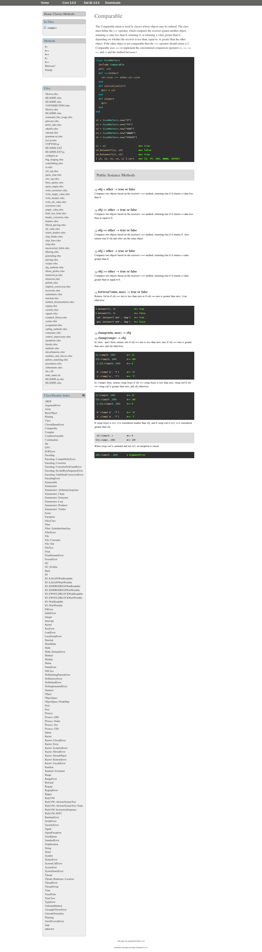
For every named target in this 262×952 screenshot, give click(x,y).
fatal (47, 925)
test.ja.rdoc (51, 140)
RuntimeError (52, 817)
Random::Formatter (55, 771)
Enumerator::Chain (54, 493)
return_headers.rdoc (55, 232)
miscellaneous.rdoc (55, 352)
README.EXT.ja (54, 151)
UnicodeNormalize (54, 913)
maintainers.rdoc (53, 294)
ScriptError (50, 821)
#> (46, 58)
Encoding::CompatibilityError (60, 459)
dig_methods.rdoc (54, 267)
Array (48, 409)
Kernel (48, 624)
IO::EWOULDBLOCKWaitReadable (64, 593)
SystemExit (51, 867)
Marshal (49, 640)
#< (46, 46)
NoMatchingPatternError (57, 674)
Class (48, 420)
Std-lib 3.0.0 (91, 2)
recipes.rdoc (51, 263)
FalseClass (50, 520)
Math (47, 647)
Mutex (48, 663)
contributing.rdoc (54, 163)
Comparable (51, 428)
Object (48, 694)
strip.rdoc (50, 244)
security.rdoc (51, 309)
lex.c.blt (49, 371)
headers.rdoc (51, 221)
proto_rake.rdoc (53, 124)
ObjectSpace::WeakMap (57, 701)
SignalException (53, 832)
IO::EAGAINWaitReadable (59, 578)
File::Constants (52, 540)
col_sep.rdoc (51, 171)
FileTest (49, 547)
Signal (48, 828)
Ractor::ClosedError (55, 740)
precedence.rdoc (53, 363)
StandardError (52, 840)
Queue (48, 732)
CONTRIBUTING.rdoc (57, 105)
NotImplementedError (56, 686)
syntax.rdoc (51, 321)
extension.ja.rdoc (54, 275)
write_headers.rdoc (55, 198)
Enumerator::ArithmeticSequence (62, 490)
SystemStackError (54, 871)
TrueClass (50, 898)
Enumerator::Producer (56, 505)
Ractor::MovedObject (55, 755)
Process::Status (52, 721)
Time (47, 890)
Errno (48, 513)
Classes (57, 14)
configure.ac (51, 155)
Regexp (48, 786)
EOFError (50, 451)
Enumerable (51, 482)
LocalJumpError (53, 636)
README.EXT (53, 148)
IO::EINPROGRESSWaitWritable (62, 590)
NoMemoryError (53, 678)
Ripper (48, 794)
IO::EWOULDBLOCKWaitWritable (63, 597)
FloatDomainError (54, 555)
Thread (48, 875)
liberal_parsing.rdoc (55, 225)
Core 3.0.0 (69, 2)
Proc (47, 709)
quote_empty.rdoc (54, 186)
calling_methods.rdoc (56, 329)
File (47, 536)
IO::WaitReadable (54, 601)
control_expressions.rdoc (58, 336)
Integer (48, 617)
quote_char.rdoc (53, 174)
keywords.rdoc (52, 290)
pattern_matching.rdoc (56, 359)
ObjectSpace (51, 697)
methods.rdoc (52, 348)
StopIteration (51, 844)
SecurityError (52, 825)
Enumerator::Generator (56, 497)
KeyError (50, 628)
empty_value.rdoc (54, 209)
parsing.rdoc (51, 259)
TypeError (50, 902)
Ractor (48, 736)
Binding (49, 416)
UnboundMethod (53, 905)
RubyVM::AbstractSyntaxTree (60, 801)
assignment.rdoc (53, 325)
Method (49, 655)
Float (47, 551)
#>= (47, 62)
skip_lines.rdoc (53, 240)
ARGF (48, 401)
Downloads (112, 2)
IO (46, 574)
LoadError (50, 632)
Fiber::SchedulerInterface (58, 528)
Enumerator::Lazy (54, 501)
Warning (49, 917)
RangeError (51, 778)
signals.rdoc (51, 313)
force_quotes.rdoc (54, 182)
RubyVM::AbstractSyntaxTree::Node (64, 805)
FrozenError (51, 559)
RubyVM (50, 798)
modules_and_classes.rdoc (58, 355)
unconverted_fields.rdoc (57, 248)
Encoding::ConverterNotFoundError (63, 466)
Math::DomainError (55, 651)
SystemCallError (53, 863)
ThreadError (51, 882)
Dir (46, 443)
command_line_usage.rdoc (58, 117)
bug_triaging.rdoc (54, 159)
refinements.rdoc (53, 367)
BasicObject (51, 413)
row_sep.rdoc (52, 178)
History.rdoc (51, 94)
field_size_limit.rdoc (55, 213)
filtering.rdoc (52, 251)
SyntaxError (51, 859)
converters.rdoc (53, 205)
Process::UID (52, 728)
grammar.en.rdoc (54, 136)
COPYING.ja (52, 144)
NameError (50, 667)
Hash (47, 570)
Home (45, 2)
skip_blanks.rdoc (54, 236)
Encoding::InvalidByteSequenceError (64, 470)
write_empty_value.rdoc (57, 194)
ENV (47, 447)
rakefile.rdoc (51, 128)
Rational (49, 782)
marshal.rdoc (52, 298)
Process (49, 713)
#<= (47, 50)
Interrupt (49, 620)
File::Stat (49, 543)
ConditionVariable (54, 436)
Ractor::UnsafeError (55, 763)
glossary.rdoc (52, 121)
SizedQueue (51, 836)
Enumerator (51, 486)
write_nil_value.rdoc (55, 202)
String (48, 848)
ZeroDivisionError (54, 921)
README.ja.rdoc (54, 379)
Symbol (49, 855)
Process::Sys (51, 724)
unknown (49, 928)
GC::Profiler (51, 566)
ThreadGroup (51, 886)
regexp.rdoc (51, 305)
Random (49, 767)
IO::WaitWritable (54, 605)
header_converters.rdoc (57, 217)
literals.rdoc (51, 344)
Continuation (51, 439)
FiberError (50, 532)
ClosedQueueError (54, 424)
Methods (69, 14)
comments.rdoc (53, 332)
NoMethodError (53, 682)
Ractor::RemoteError (55, 759)
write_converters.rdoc (56, 190)
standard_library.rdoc (56, 317)
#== (47, 54)
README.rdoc (53, 97)
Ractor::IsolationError (56, 748)
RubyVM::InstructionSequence (60, 809)
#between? (50, 66)
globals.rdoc (51, 282)
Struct (48, 851)
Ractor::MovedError (55, 751)
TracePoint (50, 894)
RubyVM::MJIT (53, 813)
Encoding (50, 455)
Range (48, 774)
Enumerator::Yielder (55, 509)
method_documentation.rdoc (59, 301)
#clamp (48, 69)
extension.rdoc (52, 279)
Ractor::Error (52, 744)
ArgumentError (53, 405)
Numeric (49, 690)
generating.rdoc (53, 255)
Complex (49, 432)
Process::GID (52, 717)
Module (49, 659)
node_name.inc (53, 375)
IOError (49, 609)
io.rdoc (49, 167)
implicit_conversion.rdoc (58, 286)
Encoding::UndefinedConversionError (64, 474)
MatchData (50, 643)
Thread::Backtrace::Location (59, 879)
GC (46, 563)
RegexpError (51, 790)
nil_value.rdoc (52, 228)
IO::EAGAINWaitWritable (58, 582)
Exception (50, 516)
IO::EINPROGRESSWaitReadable (62, 586)
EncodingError (52, 478)
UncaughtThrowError (56, 909)
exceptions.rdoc (53, 340)
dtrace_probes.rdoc (55, 271)
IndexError (50, 613)
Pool (47, 705)
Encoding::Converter (55, 463)
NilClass (49, 671)
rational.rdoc (51, 132)
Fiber (47, 524)
